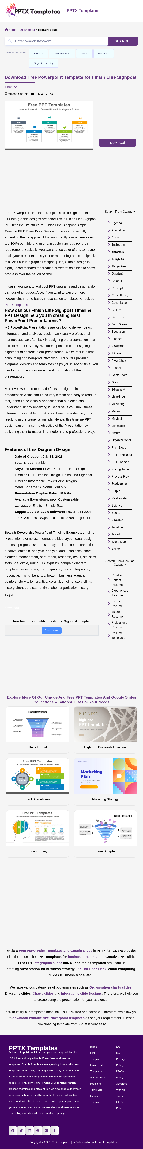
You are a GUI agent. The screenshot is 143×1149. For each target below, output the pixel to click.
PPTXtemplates (16, 305)
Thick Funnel (37, 747)
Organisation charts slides (110, 987)
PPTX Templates (83, 10)
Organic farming (44, 63)
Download (52, 630)
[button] (13, 1130)
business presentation (86, 957)
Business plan (62, 53)
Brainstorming (37, 851)
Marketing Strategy (105, 799)
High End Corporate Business (105, 747)
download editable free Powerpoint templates (48, 1018)
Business (103, 53)
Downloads (27, 29)
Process (38, 53)
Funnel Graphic (105, 851)
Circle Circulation (37, 799)
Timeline (11, 87)
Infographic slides (47, 963)
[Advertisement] (117, 119)
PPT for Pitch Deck (90, 969)
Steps (84, 53)
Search (122, 41)
